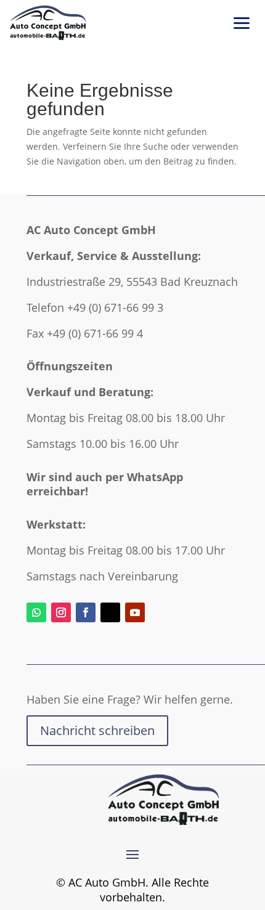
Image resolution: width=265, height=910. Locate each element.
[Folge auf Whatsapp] (36, 612)
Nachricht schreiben (97, 730)
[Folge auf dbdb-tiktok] (110, 612)
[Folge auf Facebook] (86, 612)
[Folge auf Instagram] (61, 612)
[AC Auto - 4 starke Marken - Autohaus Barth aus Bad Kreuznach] (48, 23)
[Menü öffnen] (241, 22)
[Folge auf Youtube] (135, 612)
